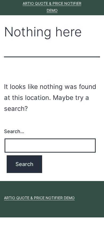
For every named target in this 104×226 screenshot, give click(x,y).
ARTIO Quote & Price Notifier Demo (39, 197)
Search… (14, 131)
